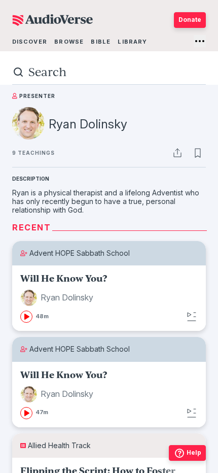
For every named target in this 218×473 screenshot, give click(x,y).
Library (132, 41)
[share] (177, 153)
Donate (189, 19)
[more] (200, 41)
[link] (109, 298)
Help (194, 452)
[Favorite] (198, 153)
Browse (69, 41)
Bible (101, 41)
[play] (26, 317)
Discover (29, 41)
